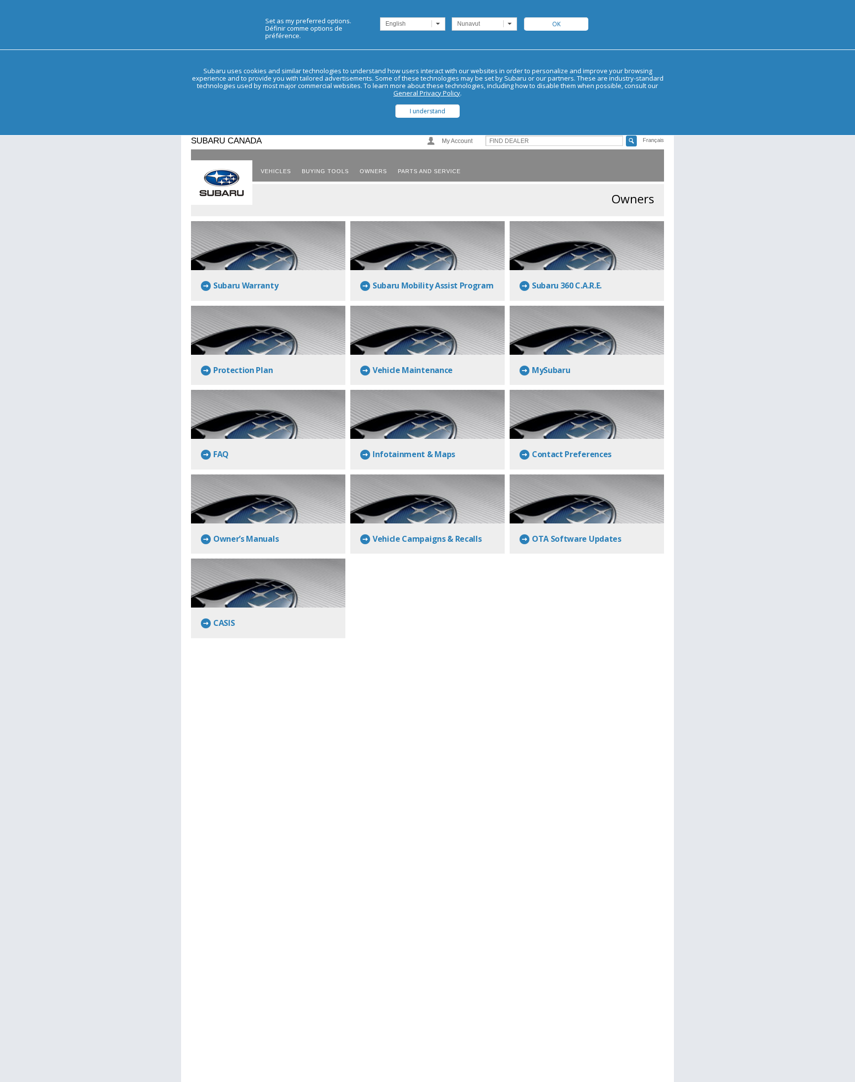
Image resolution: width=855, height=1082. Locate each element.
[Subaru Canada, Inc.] (221, 182)
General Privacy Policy (426, 93)
